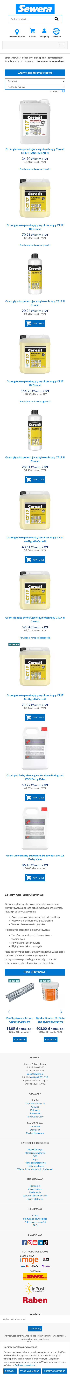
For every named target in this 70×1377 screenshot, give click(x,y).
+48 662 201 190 (39, 1077)
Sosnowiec (35, 1113)
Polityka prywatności (35, 1222)
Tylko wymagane (29, 1371)
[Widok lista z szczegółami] (59, 91)
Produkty (27, 57)
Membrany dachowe (35, 1152)
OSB (35, 1156)
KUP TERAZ (38, 323)
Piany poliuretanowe (35, 1162)
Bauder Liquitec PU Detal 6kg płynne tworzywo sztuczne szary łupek (50, 1021)
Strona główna (12, 57)
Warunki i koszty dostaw (35, 1195)
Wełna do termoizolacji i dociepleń (35, 1169)
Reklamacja (35, 1192)
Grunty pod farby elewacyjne (19, 60)
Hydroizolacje (35, 1149)
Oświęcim (35, 1129)
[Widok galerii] (63, 91)
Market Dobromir (35, 1133)
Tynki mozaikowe (35, 1165)
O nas (35, 1215)
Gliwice (35, 1106)
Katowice (35, 1110)
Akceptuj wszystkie (54, 1371)
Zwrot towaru (35, 1189)
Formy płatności (35, 1198)
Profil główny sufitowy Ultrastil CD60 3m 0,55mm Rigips (19, 1021)
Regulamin (35, 1185)
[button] (61, 1012)
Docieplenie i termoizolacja (48, 57)
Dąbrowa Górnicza (35, 1103)
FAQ (35, 1225)
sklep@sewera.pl (35, 1073)
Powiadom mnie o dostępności (35, 169)
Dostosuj (10, 1371)
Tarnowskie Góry (35, 1116)
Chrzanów (35, 1126)
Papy (35, 1159)
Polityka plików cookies (35, 1218)
